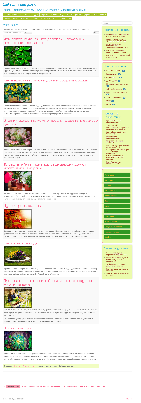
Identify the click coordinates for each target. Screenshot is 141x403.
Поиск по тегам (13, 386)
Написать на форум (113, 232)
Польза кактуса (18, 328)
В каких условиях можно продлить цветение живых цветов (51, 122)
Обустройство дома (114, 89)
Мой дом (34, 18)
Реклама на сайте (87, 386)
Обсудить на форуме (113, 226)
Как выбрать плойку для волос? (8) (116, 133)
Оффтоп (108, 237)
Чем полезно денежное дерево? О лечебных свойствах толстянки (44, 40)
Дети (36, 14)
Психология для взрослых (117, 84)
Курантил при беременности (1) (113, 137)
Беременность (26, 14)
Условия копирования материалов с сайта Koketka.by (43, 386)
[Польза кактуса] (18, 341)
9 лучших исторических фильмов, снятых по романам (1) (115, 157)
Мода (62, 14)
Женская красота (74, 14)
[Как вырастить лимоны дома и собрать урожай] (18, 93)
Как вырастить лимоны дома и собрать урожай (46, 80)
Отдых (109, 104)
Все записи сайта (11, 14)
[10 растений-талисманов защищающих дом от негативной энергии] (18, 181)
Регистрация (110, 175)
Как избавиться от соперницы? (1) (113, 163)
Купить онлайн (111, 221)
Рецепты (44, 14)
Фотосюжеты (110, 180)
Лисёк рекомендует (47, 18)
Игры (107, 206)
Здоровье (87, 14)
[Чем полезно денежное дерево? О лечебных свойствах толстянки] (18, 55)
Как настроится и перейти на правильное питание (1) (117, 128)
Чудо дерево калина (22, 205)
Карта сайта (101, 386)
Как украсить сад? (20, 243)
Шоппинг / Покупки (113, 70)
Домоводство (111, 80)
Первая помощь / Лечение (116, 92)
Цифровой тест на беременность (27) (113, 121)
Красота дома (111, 74)
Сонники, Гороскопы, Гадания (16, 18)
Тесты (107, 201)
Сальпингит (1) (112, 125)
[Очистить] (30, 32)
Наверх (129, 399)
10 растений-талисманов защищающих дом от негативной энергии (45, 166)
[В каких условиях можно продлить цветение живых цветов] (18, 137)
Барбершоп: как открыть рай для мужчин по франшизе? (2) (117, 151)
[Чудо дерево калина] (18, 218)
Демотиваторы (111, 195)
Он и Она (54, 14)
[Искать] (26, 32)
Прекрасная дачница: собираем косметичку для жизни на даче (48, 282)
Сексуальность (112, 77)
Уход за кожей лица (114, 97)
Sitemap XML (72, 386)
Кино (107, 211)
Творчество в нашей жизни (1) (114, 142)
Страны (108, 185)
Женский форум (64, 18)
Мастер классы (100, 14)
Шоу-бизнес (110, 216)
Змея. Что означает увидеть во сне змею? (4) (117, 146)
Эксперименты (111, 190)
